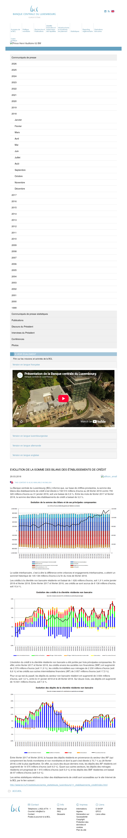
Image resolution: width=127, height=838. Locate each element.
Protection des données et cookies (82, 824)
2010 (14, 238)
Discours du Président (22, 326)
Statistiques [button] (75, 31)
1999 (14, 307)
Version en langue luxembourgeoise (30, 435)
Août (17, 163)
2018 (14, 113)
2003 (14, 282)
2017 (14, 194)
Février (18, 126)
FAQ (59, 811)
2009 (14, 245)
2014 (14, 213)
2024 (14, 76)
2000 (14, 301)
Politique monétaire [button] (26, 30)
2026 (14, 63)
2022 (14, 88)
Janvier (18, 119)
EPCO (98, 811)
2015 (14, 207)
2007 (14, 257)
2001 (14, 295)
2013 (14, 219)
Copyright (80, 819)
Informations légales (81, 810)
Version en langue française (26, 364)
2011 (14, 232)
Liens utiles (100, 814)
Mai (16, 144)
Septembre (20, 169)
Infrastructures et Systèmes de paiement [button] (63, 29)
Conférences (18, 339)
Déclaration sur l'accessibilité (82, 815)
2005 (14, 270)
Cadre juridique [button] (14, 39)
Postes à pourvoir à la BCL (39, 816)
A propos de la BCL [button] (15, 30)
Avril (17, 138)
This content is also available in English (33, 482)
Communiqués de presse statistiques (30, 313)
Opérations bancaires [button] (98, 30)
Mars (17, 132)
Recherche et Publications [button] (40, 30)
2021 (14, 94)
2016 (14, 201)
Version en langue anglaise (26, 455)
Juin (17, 151)
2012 (14, 226)
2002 (14, 288)
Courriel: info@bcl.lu (36, 811)
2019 (14, 107)
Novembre (20, 182)
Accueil (17, 791)
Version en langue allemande (27, 445)
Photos (15, 345)
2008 (14, 251)
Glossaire (61, 814)
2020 (14, 101)
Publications (17, 320)
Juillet (17, 157)
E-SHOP (99, 808)
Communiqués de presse (24, 57)
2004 (14, 276)
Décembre (20, 188)
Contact (31, 814)
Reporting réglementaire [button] (88, 30)
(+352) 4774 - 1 (44, 808)
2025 (14, 69)
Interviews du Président (23, 332)
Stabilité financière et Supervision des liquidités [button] (51, 28)
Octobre (19, 176)
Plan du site (81, 829)
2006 (14, 263)
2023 (14, 82)
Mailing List (62, 808)
